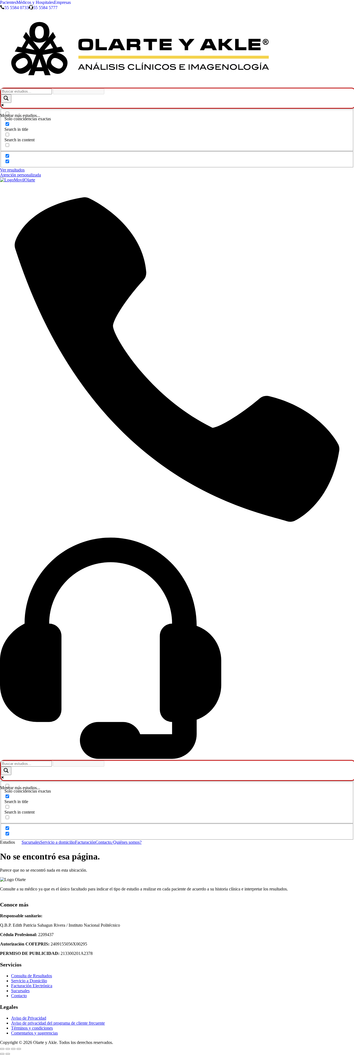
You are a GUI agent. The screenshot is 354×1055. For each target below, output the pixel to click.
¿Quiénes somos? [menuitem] (126, 842)
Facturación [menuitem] (85, 842)
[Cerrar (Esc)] (19, 1049)
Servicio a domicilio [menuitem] (57, 842)
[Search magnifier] (6, 98)
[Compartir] (13, 1049)
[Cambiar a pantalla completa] (8, 1049)
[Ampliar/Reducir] (2, 1049)
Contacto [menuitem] (103, 842)
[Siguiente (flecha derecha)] (8, 1054)
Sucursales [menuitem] (31, 842)
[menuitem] (11, 842)
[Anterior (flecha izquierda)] (2, 1054)
